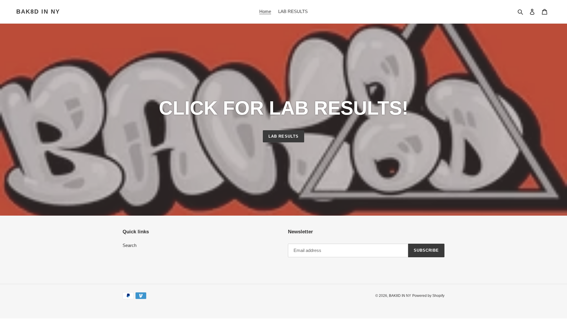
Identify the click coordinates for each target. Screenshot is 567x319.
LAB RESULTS (283, 136)
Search (129, 245)
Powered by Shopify (428, 296)
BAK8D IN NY (38, 11)
